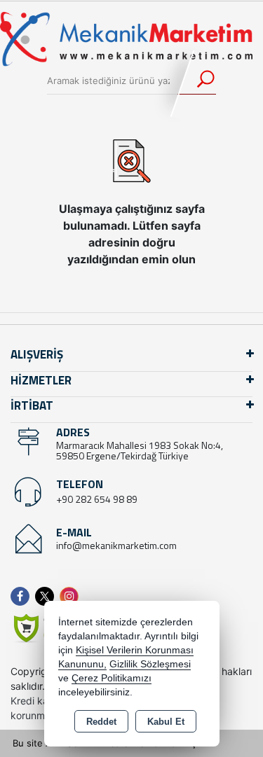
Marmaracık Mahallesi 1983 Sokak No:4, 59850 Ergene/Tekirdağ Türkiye (139, 450)
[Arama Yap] (196, 81)
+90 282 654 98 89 (96, 499)
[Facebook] (23, 596)
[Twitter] (47, 596)
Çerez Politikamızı (111, 678)
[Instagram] (72, 596)
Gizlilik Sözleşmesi (150, 664)
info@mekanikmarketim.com (116, 545)
